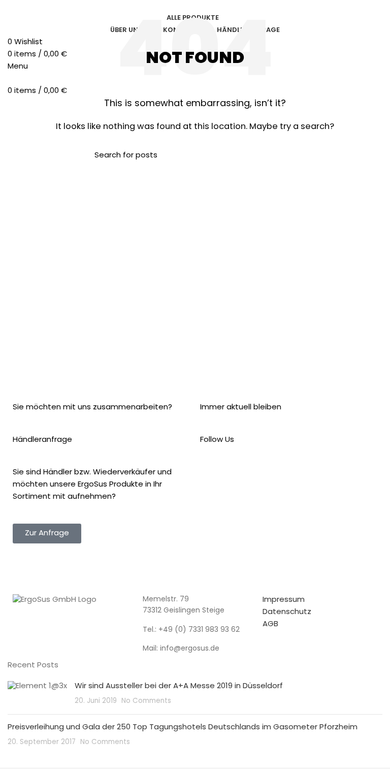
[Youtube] (267, 479)
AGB (270, 624)
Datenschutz (287, 612)
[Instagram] (240, 479)
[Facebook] (212, 479)
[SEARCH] (283, 156)
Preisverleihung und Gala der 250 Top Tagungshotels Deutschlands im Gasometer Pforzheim (183, 727)
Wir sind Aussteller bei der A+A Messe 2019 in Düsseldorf (179, 686)
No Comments (146, 701)
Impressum (284, 600)
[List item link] (195, 630)
